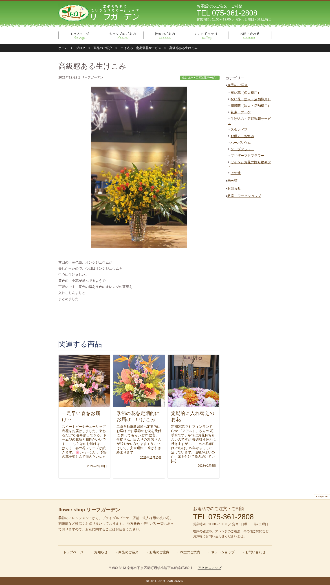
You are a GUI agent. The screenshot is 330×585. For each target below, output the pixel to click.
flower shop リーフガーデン (89, 509)
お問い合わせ (250, 35)
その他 (236, 173)
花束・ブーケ (241, 112)
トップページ (79, 35)
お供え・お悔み (242, 136)
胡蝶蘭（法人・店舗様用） (251, 106)
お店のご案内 (159, 552)
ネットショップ (223, 552)
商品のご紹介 (237, 85)
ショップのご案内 (122, 35)
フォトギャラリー (207, 35)
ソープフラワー (242, 149)
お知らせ (234, 188)
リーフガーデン (99, 12)
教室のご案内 (165, 35)
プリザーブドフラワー (247, 155)
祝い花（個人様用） (246, 92)
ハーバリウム (241, 142)
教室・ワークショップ (244, 196)
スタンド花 (239, 129)
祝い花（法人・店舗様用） (251, 99)
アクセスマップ (209, 568)
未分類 (232, 180)
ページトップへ (322, 496)
